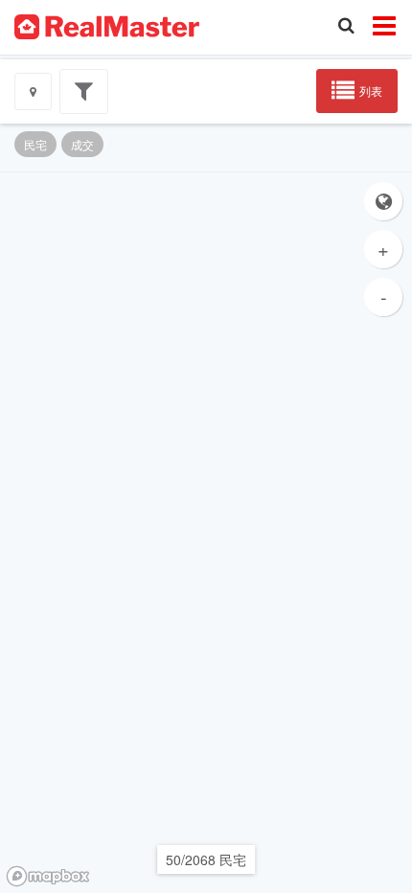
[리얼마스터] (106, 24)
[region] (206, 532)
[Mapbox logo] (48, 876)
